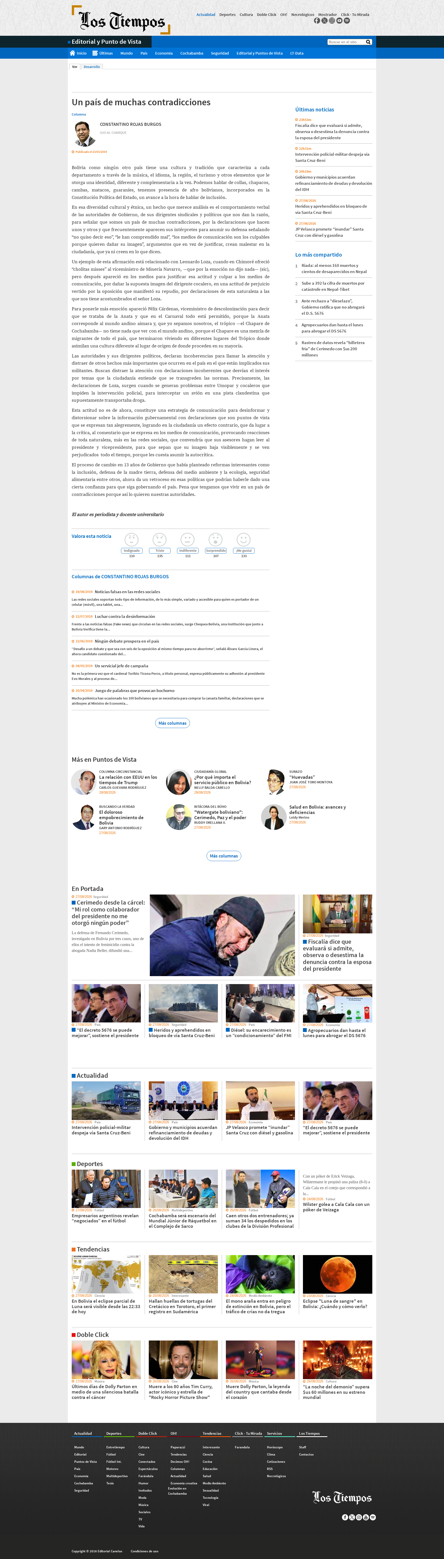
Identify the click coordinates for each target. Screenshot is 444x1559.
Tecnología (210, 1497)
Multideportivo (117, 1476)
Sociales (144, 1512)
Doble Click (266, 14)
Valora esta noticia (91, 536)
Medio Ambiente (214, 1483)
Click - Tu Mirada (355, 14)
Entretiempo (115, 1447)
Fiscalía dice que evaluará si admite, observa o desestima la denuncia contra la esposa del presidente (332, 131)
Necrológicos (302, 14)
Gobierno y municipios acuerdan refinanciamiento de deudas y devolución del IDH (333, 183)
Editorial (80, 1454)
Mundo (127, 53)
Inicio (82, 53)
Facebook (317, 20)
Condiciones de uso (144, 1551)
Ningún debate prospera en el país (127, 641)
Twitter (324, 20)
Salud (207, 1476)
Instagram (332, 20)
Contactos (306, 1454)
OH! (283, 14)
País (144, 53)
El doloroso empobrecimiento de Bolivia (121, 817)
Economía (164, 53)
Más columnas (173, 723)
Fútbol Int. (114, 1461)
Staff (302, 1447)
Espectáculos (148, 1469)
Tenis (110, 1483)
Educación (210, 1469)
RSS (270, 1469)
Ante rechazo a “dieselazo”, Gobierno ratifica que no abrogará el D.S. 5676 (333, 307)
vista (71, 897)
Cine (141, 1454)
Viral (206, 1505)
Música (143, 1505)
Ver (76, 66)
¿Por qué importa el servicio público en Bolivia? (222, 779)
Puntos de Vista (85, 1461)
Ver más (74, 1083)
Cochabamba (191, 53)
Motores (112, 1469)
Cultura (246, 14)
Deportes (227, 14)
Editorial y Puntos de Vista (260, 53)
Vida (141, 1526)
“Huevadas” (302, 777)
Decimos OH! (180, 1461)
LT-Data (296, 53)
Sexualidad (211, 1490)
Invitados (145, 1490)
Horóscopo (275, 1447)
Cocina (207, 1461)
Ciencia (208, 1454)
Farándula (145, 1476)
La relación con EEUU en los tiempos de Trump (128, 779)
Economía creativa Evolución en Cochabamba (182, 1488)
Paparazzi (178, 1447)
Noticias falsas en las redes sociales (127, 591)
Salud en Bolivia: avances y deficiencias (317, 809)
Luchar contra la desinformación (125, 616)
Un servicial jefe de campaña (121, 666)
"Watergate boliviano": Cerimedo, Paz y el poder (220, 814)
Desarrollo (92, 66)
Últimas (106, 53)
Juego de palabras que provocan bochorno (134, 690)
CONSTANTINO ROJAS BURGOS (130, 124)
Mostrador (327, 14)
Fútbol (111, 1454)
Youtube (339, 20)
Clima (271, 1454)
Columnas (178, 1469)
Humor (143, 1483)
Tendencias (179, 1454)
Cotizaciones (276, 1461)
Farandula (242, 1447)
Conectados (146, 1461)
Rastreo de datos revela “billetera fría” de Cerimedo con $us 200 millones (333, 349)
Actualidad (206, 14)
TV (140, 1519)
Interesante (211, 1447)
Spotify (347, 20)
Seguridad (220, 53)
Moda (142, 1497)
